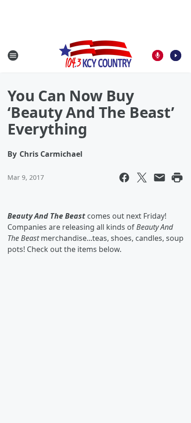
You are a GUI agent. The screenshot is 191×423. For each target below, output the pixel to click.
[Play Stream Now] (175, 55)
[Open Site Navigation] (13, 55)
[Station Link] (95, 55)
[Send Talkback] (157, 55)
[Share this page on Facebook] (124, 177)
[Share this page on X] (141, 177)
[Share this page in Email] (159, 177)
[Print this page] (177, 177)
